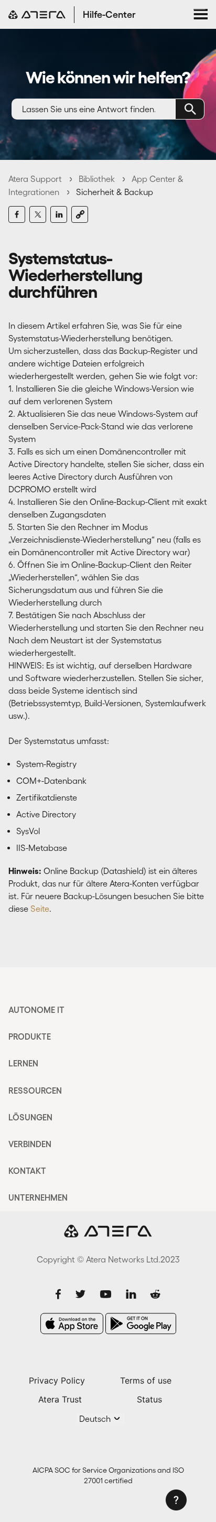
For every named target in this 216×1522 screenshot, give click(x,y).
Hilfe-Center (109, 14)
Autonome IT (36, 1009)
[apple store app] (71, 1323)
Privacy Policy (57, 1380)
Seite (39, 908)
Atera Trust (60, 1399)
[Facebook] (16, 214)
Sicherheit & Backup (114, 192)
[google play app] (140, 1323)
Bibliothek (97, 178)
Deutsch (96, 1418)
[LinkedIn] (58, 214)
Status (149, 1399)
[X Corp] (37, 214)
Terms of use (145, 1380)
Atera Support (35, 178)
